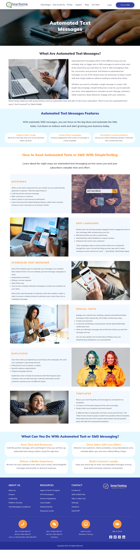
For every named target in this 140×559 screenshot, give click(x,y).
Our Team (96, 5)
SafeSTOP (76, 511)
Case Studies (45, 503)
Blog (87, 5)
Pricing (69, 5)
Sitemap (75, 503)
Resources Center (47, 511)
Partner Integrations (48, 498)
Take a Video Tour (79, 498)
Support (78, 5)
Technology (45, 5)
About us (12, 490)
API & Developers (47, 494)
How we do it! (58, 5)
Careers (12, 494)
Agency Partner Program (50, 490)
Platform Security (15, 503)
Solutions (75, 507)
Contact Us (76, 490)
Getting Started (46, 507)
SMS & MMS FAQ (78, 494)
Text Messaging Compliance (20, 507)
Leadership (13, 498)
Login (109, 5)
